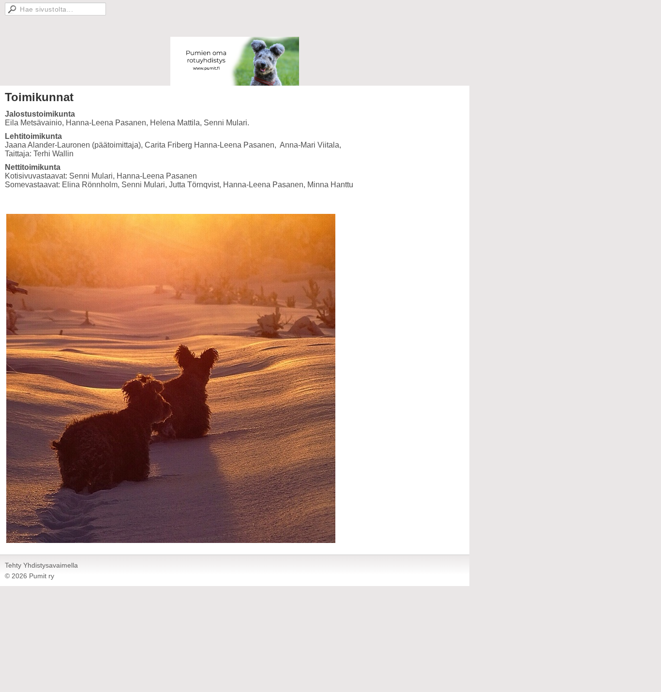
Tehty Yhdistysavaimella (41, 565)
